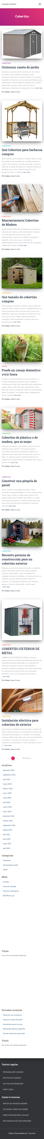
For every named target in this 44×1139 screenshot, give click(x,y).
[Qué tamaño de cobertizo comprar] (22, 273)
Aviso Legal (8, 1089)
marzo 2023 (7, 784)
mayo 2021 (7, 844)
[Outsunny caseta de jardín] (22, 44)
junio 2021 (7, 839)
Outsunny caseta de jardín (20, 67)
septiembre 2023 (9, 775)
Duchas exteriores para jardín (14, 1033)
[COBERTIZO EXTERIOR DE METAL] (22, 619)
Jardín (4, 366)
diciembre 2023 (8, 770)
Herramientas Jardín (10, 865)
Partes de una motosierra (12, 1015)
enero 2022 (7, 811)
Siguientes (26, 758)
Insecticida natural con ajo (12, 1024)
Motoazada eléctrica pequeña (14, 1029)
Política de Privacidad (13, 1084)
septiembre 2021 (9, 825)
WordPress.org (8, 896)
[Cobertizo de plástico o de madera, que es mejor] (22, 418)
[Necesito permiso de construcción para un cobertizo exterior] (22, 532)
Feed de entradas (9, 886)
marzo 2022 (7, 807)
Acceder (6, 882)
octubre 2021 (8, 821)
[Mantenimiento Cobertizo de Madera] (22, 198)
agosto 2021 (7, 830)
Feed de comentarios (11, 891)
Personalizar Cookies (13, 1072)
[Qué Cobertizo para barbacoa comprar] (22, 120)
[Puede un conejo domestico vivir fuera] (22, 348)
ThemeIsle (31, 1133)
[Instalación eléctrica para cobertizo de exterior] (22, 700)
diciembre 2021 (8, 816)
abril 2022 (6, 802)
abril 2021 (6, 848)
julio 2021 (6, 834)
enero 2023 (7, 793)
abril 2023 (6, 779)
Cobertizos (6, 63)
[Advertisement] (22, 923)
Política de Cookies (12, 1078)
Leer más (38, 88)
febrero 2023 (8, 789)
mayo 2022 (7, 798)
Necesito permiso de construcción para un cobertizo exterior (17, 559)
